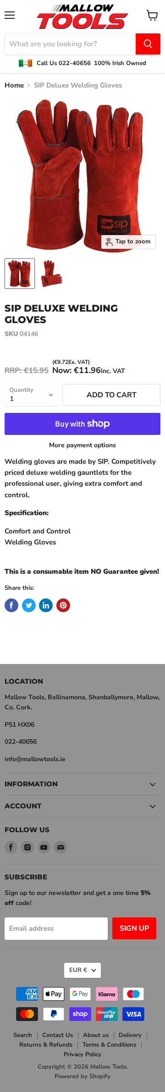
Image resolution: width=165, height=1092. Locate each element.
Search (22, 1035)
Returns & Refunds (45, 1045)
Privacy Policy (82, 1054)
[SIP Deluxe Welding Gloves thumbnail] (19, 273)
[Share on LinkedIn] (46, 605)
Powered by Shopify (82, 1076)
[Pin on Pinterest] (63, 605)
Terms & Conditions (109, 1045)
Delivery (130, 1035)
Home (14, 85)
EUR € (78, 970)
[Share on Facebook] (11, 605)
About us (96, 1035)
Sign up (134, 928)
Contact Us (57, 1035)
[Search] (148, 44)
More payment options (82, 445)
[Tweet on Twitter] (29, 605)
